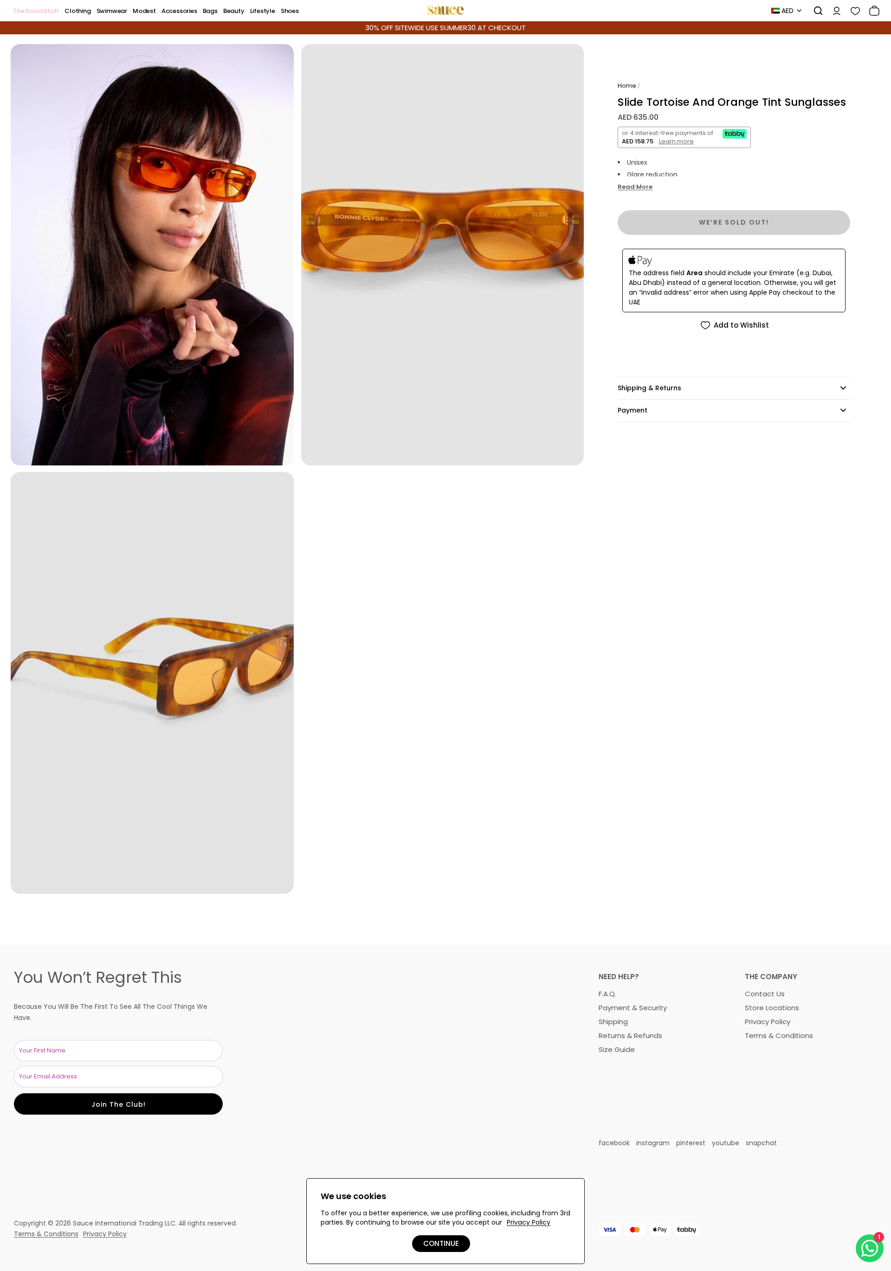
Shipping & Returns (649, 388)
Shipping (613, 1021)
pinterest (690, 1143)
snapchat (761, 1143)
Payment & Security (633, 1008)
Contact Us (765, 994)
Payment (632, 410)
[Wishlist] (852, 10)
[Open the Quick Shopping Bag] (871, 10)
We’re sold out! (734, 222)
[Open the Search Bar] (815, 11)
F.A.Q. (607, 994)
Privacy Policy (767, 1021)
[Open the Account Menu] (833, 11)
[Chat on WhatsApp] (870, 1248)
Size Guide (617, 1049)
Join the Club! (118, 1104)
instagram (653, 1143)
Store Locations (772, 1008)
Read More (635, 187)
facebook (614, 1143)
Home (627, 85)
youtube (725, 1143)
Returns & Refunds (630, 1035)
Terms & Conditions (779, 1035)
